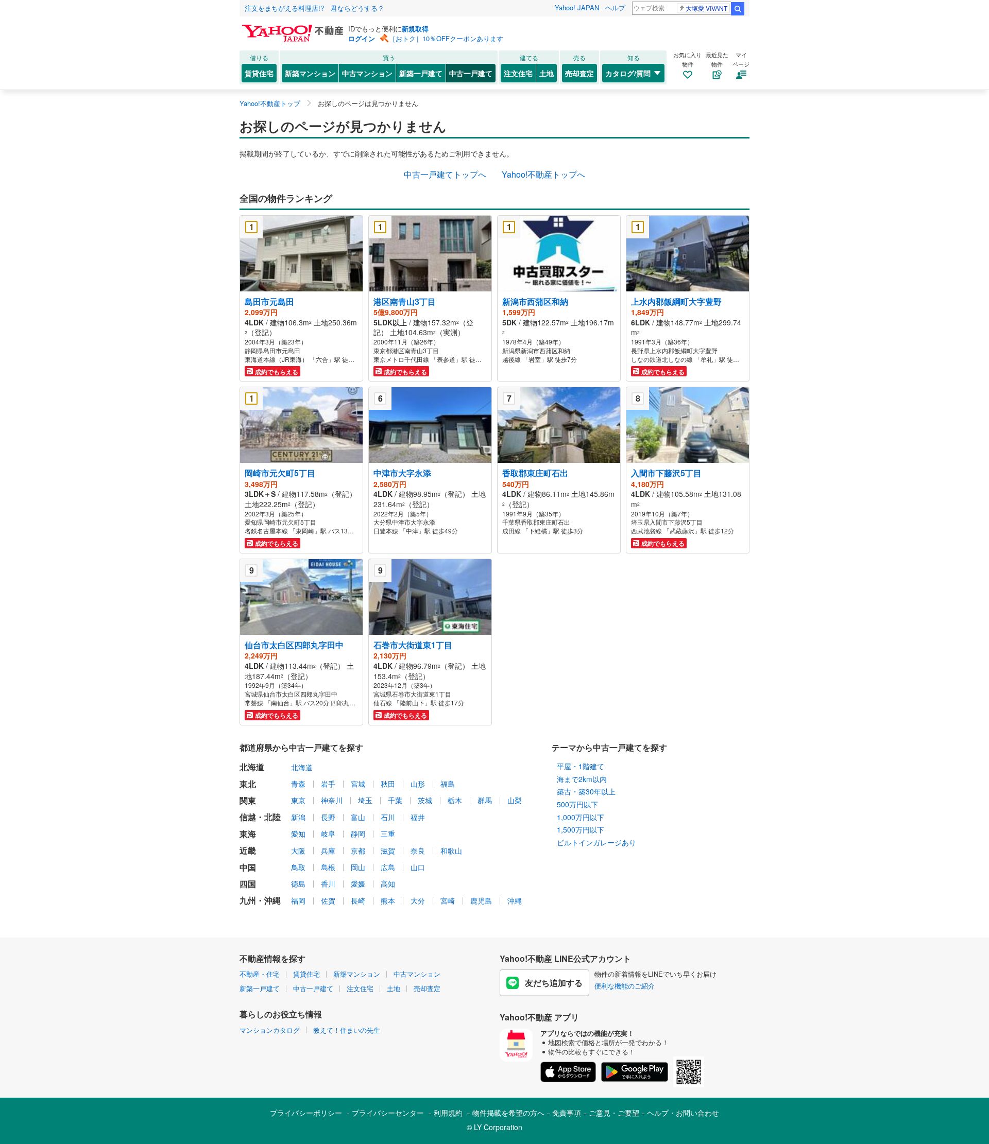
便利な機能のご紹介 (624, 986)
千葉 (395, 800)
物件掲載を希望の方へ (508, 1112)
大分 (418, 900)
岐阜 (328, 833)
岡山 (358, 867)
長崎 (358, 900)
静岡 (358, 833)
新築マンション (310, 73)
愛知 (298, 833)
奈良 (418, 850)
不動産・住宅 (260, 974)
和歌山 (451, 850)
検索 (737, 8)
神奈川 (332, 800)
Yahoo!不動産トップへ (543, 174)
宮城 (358, 783)
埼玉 (365, 800)
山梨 (514, 800)
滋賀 (388, 850)
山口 (418, 867)
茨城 (425, 800)
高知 (388, 883)
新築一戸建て (420, 73)
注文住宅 (518, 73)
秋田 (388, 783)
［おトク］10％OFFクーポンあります (446, 38)
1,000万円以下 (580, 817)
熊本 (388, 900)
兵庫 (328, 850)
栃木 (455, 800)
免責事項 (566, 1112)
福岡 (298, 900)
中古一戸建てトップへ (445, 174)
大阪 (298, 850)
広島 (388, 867)
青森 (298, 783)
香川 (328, 883)
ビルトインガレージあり (596, 842)
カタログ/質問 (628, 73)
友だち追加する (554, 983)
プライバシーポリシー (306, 1112)
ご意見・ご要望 (614, 1112)
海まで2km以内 (582, 779)
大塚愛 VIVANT (706, 8)
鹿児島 (481, 900)
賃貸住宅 (259, 73)
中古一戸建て (470, 73)
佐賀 (328, 900)
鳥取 (298, 867)
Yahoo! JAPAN (577, 7)
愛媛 (358, 883)
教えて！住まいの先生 (346, 1030)
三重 (388, 833)
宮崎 (447, 900)
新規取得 (415, 28)
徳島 (298, 883)
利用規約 (448, 1112)
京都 (358, 850)
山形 (418, 783)
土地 (546, 73)
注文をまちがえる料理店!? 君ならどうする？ (314, 8)
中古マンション (367, 73)
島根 (328, 867)
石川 (388, 817)
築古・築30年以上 (586, 791)
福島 (447, 783)
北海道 (302, 767)
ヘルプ (615, 7)
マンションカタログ (270, 1030)
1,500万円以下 (580, 829)
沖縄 (514, 900)
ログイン (361, 38)
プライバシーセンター (388, 1112)
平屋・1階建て (580, 766)
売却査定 (579, 73)
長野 (328, 817)
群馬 (485, 800)
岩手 (328, 783)
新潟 (298, 817)
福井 (418, 817)
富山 (358, 817)
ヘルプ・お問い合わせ (683, 1112)
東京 (298, 800)
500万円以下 (577, 804)
